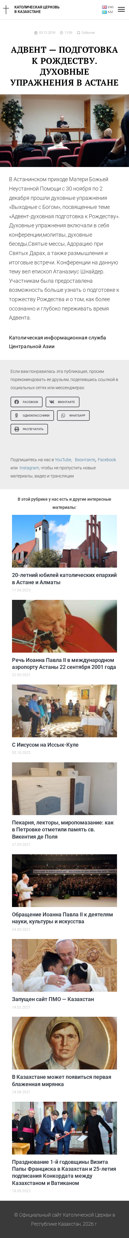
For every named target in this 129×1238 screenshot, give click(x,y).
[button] (26, 402)
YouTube (63, 459)
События (88, 33)
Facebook (107, 459)
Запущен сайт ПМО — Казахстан (53, 999)
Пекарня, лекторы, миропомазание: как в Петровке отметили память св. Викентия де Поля (63, 829)
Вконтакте (85, 459)
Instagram (29, 467)
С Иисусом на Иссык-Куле (45, 745)
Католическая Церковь (37, 7)
